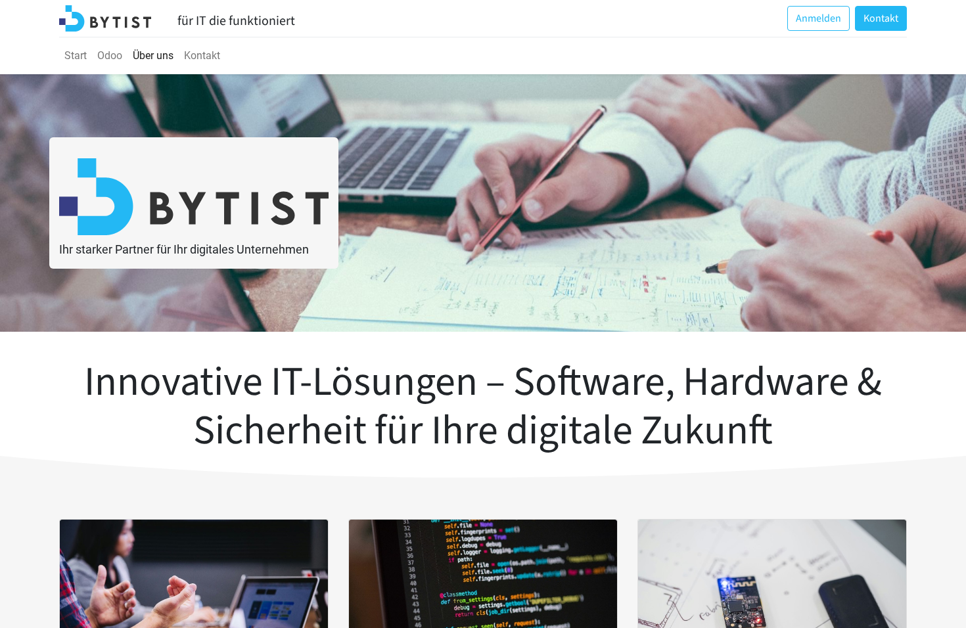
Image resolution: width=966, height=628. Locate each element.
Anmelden (818, 18)
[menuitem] (75, 56)
